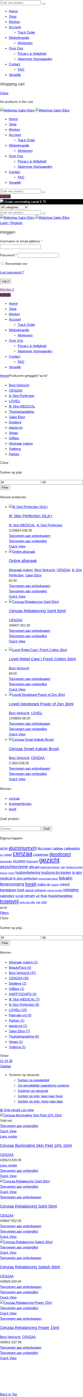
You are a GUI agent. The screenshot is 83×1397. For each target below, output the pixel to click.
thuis (44, 896)
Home (13, 11)
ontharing (40, 890)
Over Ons (16, 48)
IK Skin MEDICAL (22, 406)
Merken (14, 22)
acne (4, 848)
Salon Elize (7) (19, 1031)
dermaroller (6, 861)
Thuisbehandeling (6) (24, 1036)
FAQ (21, 69)
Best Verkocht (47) (22, 973)
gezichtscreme (14, 866)
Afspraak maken (21, 443)
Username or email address (21, 241)
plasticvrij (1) (18, 1026)
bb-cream (45, 848)
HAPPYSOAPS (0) (23, 994)
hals (63, 867)
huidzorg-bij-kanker (56, 872)
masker (55, 884)
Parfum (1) (16, 1020)
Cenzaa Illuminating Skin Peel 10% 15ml (36, 1145)
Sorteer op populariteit (33, 1080)
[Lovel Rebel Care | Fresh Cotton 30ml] (38, 650)
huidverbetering (27, 872)
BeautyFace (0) (20, 967)
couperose (40, 854)
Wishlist (7, 289)
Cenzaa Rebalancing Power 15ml (29, 1327)
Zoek (47, 828)
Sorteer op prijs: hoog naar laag (40, 1101)
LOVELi (14, 401)
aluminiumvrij (23, 848)
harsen (4, 873)
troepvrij (9, 901)
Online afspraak (23, 561)
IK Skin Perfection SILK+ (31, 516)
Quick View (17, 546)
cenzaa (14, 798)
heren (11, 873)
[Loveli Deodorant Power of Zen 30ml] (37, 695)
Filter (5, 487)
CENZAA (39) (19, 978)
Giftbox (14, 438)
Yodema (15, 449)
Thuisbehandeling (21, 411)
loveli (12, 809)
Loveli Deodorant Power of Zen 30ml (41, 704)
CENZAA (15, 390)
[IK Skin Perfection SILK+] (28, 507)
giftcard (34, 867)
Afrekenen (25, 43)
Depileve (15, 422)
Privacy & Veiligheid (32, 53)
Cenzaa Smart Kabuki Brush (34, 749)
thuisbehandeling (60, 896)
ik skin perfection (25, 878)
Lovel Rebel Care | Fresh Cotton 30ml (42, 659)
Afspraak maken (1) (23, 962)
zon (44, 902)
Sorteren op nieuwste (33, 1091)
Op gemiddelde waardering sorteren (43, 1085)
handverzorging (74, 867)
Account (15, 27)
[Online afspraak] (22, 551)
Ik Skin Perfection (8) (24, 1004)
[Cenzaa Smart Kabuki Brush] (31, 739)
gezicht (49, 860)
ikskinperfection (20, 804)
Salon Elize (17, 417)
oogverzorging (54, 890)
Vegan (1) (16, 1042)
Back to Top (8, 1394)
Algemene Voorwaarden (35, 59)
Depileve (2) (17, 983)
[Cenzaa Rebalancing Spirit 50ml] (34, 602)
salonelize (7, 896)
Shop (12, 16)
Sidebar (5, 1066)
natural (29, 890)
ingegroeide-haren (48, 878)
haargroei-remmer (50, 867)
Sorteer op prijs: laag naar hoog (40, 1096)
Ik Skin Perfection (21, 396)
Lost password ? (12, 272)
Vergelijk (15, 75)
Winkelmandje (19, 38)
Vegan (13, 433)
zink (38, 902)
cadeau (57, 848)
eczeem (19, 861)
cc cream (6, 854)
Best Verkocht (19, 385)
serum (29, 895)
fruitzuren (32, 861)
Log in (6, 281)
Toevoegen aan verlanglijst (28, 541)
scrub (19, 896)
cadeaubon (72, 848)
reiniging (70, 889)
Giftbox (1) (16, 989)
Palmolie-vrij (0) (20, 1015)
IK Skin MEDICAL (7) (24, 999)
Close (4, 93)
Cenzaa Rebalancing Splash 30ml (30, 1267)
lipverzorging (12, 884)
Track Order (26, 32)
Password (8, 255)
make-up (43, 884)
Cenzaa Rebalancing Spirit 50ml (37, 611)
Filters (4, 913)
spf (38, 896)
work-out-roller (27, 902)
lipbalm (65, 878)
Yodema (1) (17, 1047)
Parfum (14, 454)
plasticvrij (15, 427)
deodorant (60, 854)
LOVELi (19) (18, 1010)
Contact (14, 64)
